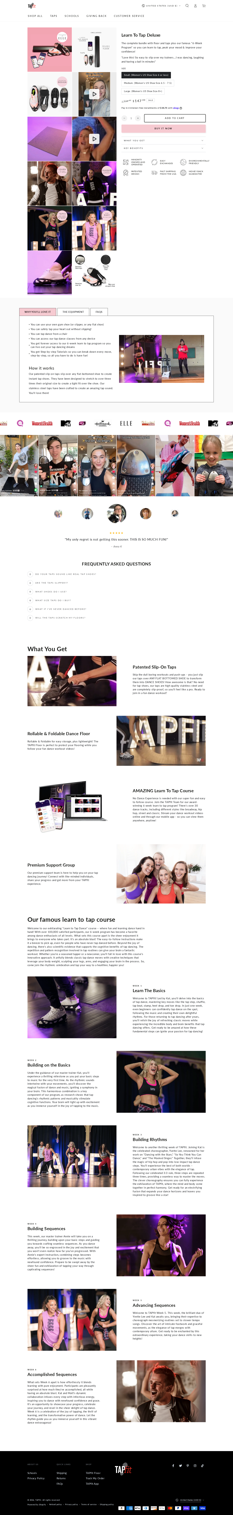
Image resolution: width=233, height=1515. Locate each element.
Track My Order (95, 1478)
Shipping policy (107, 1504)
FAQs (60, 1483)
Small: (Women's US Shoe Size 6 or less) (146, 75)
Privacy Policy (36, 1478)
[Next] (196, 513)
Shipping (62, 1472)
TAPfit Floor (93, 1472)
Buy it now (164, 128)
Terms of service (89, 1504)
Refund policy (55, 1504)
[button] (187, 5)
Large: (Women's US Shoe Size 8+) (143, 91)
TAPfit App (92, 1483)
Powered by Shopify (36, 1504)
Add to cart (175, 118)
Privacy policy (71, 1504)
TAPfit (38, 1500)
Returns (61, 1478)
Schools (32, 1472)
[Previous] (36, 513)
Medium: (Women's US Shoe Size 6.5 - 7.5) (148, 83)
